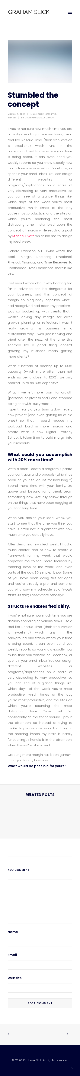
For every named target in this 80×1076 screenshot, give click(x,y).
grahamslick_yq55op (39, 117)
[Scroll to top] (71, 1067)
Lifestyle (50, 114)
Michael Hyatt (23, 236)
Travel (12, 117)
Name (13, 932)
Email (12, 955)
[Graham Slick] (29, 12)
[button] (70, 12)
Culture (38, 114)
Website (15, 978)
